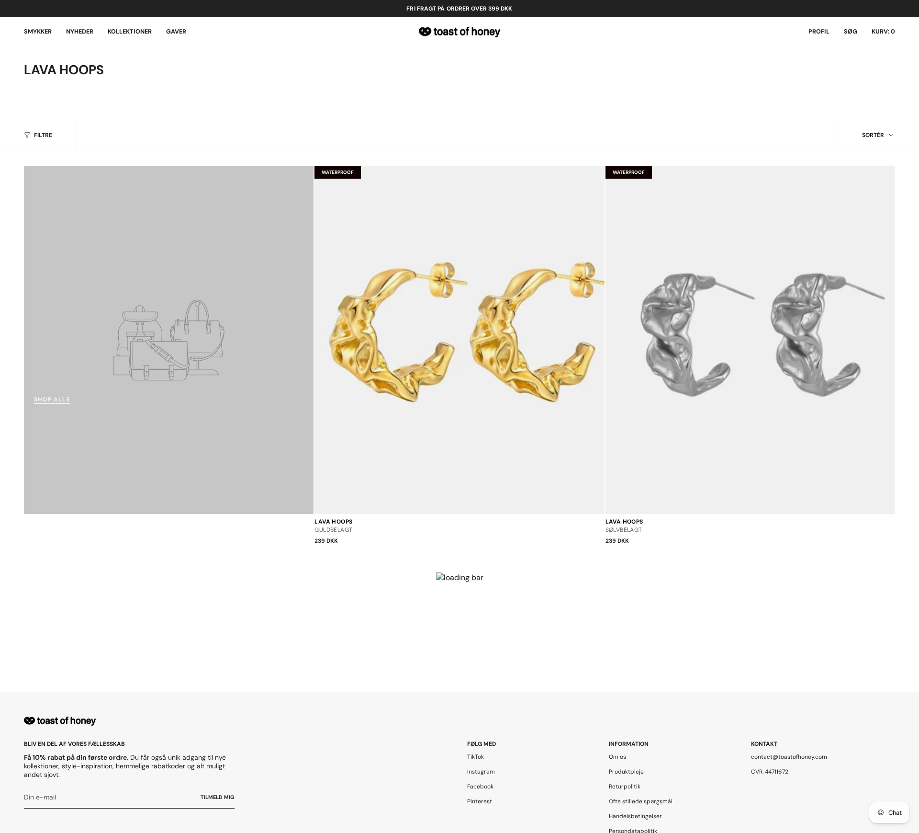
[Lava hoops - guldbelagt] (459, 339)
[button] (38, 32)
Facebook (480, 786)
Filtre (43, 135)
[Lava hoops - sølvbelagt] (750, 339)
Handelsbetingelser (635, 816)
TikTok (475, 757)
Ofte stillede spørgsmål (640, 801)
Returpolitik (624, 786)
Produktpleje (626, 772)
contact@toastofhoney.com (789, 757)
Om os (617, 757)
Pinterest (479, 801)
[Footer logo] (60, 721)
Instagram (481, 772)
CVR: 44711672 (769, 772)
